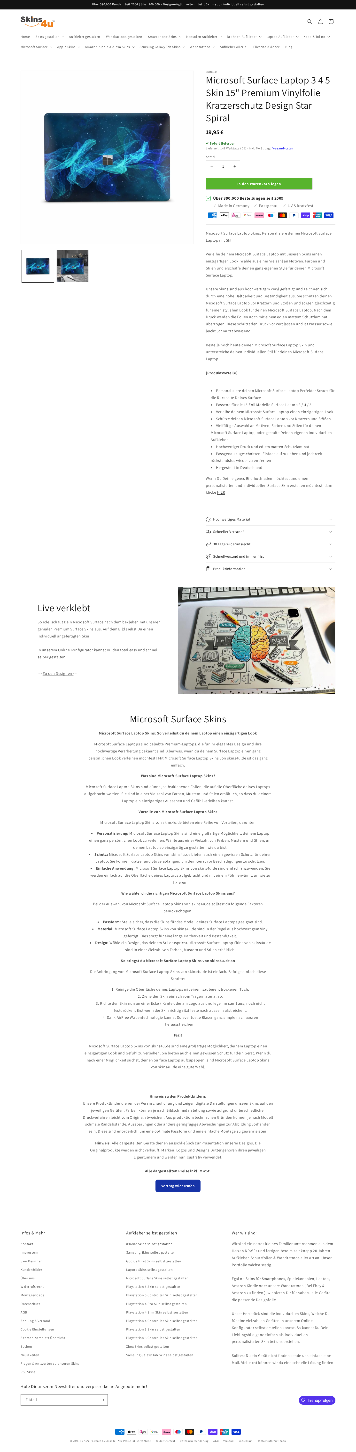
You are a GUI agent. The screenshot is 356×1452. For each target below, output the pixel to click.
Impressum (29, 1252)
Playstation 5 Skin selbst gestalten (153, 1286)
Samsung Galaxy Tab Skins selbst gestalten (159, 1355)
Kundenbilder (31, 1269)
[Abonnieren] (102, 1400)
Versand (228, 1441)
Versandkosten (282, 148)
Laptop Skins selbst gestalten (149, 1269)
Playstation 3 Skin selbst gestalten (153, 1329)
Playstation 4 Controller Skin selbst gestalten (162, 1321)
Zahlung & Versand (35, 1321)
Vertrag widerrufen (178, 1185)
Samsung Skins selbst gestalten (151, 1252)
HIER (221, 492)
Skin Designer (31, 1261)
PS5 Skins (28, 1372)
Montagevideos (32, 1295)
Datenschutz (30, 1304)
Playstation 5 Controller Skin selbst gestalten (162, 1295)
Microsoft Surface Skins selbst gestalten (157, 1278)
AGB (24, 1312)
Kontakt (27, 1244)
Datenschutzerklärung (194, 1441)
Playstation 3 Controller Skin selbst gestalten (162, 1338)
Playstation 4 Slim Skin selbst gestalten (157, 1312)
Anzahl (210, 157)
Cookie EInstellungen (37, 1329)
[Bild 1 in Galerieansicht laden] (38, 266)
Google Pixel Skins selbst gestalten (153, 1261)
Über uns (28, 1278)
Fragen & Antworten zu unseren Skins (50, 1363)
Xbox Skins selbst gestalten (147, 1346)
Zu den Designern (58, 673)
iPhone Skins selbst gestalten (149, 1244)
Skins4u (85, 1441)
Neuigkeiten (30, 1355)
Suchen (26, 1346)
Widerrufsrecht (32, 1286)
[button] (49, 37)
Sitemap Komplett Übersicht (43, 1338)
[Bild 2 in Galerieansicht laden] (72, 266)
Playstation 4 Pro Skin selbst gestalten (156, 1304)
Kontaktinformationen (271, 1441)
